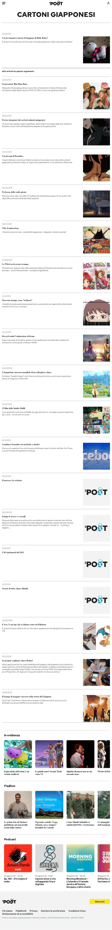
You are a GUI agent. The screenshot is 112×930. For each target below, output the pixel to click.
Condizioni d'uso (77, 910)
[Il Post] (56, 3)
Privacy (34, 910)
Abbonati (100, 901)
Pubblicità (21, 910)
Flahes (9, 786)
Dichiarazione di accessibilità (17, 913)
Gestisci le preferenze (53, 910)
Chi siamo (7, 910)
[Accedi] (108, 3)
